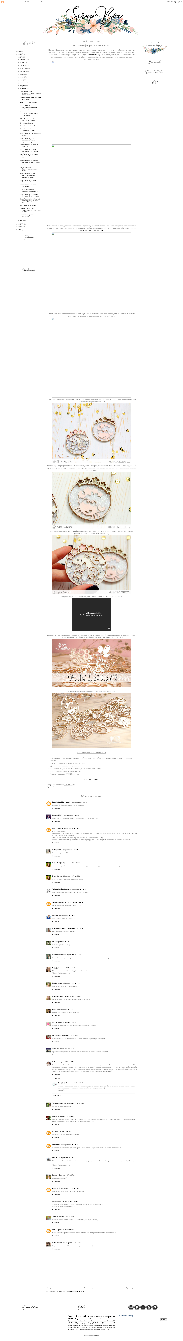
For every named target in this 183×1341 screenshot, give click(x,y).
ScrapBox (61, 1083)
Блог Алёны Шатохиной (61, 802)
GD (78, 1327)
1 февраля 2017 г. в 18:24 (63, 942)
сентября (23, 68)
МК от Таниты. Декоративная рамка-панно (29, 169)
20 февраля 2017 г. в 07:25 (72, 1243)
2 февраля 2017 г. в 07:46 (71, 983)
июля (22, 74)
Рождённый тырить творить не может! (30, 98)
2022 (20, 51)
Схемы (103, 1329)
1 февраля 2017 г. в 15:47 (75, 902)
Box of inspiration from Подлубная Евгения (28, 181)
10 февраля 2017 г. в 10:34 (70, 1188)
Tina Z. (54, 1158)
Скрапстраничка (74, 1321)
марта (22, 86)
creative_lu (56, 1188)
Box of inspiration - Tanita (29, 126)
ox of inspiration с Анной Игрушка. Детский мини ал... (29, 156)
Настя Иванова (58, 955)
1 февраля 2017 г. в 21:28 (66, 968)
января (22, 220)
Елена (54, 1175)
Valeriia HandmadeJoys (60, 889)
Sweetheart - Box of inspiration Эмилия (27, 119)
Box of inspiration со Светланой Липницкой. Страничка (29, 113)
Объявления (108, 1323)
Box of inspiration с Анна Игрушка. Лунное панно (29, 195)
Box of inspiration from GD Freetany (29, 145)
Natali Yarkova (57, 1243)
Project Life (82, 1327)
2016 (20, 224)
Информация (100, 1327)
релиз (107, 1329)
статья (113, 1327)
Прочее (81, 1325)
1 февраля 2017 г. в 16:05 (75, 928)
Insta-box (111, 1319)
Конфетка (56, 787)
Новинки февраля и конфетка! (27, 215)
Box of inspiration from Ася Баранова (29, 185)
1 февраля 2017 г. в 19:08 (72, 955)
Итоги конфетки (26, 123)
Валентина (56, 1144)
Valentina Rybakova (59, 902)
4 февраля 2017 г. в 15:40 (69, 1144)
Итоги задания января (28, 205)
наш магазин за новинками (92, 230)
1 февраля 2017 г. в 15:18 (71, 828)
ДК (87, 1327)
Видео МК (112, 1325)
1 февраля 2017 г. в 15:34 (71, 876)
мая (21, 80)
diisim (54, 1009)
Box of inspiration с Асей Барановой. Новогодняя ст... (30, 162)
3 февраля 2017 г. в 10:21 (65, 1062)
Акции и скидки (102, 1325)
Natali (54, 1062)
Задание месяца (81, 1319)
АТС (74, 1329)
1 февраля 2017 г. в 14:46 (79, 802)
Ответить (56, 808)
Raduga (55, 915)
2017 (20, 57)
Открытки (94, 1321)
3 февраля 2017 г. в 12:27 (75, 1103)
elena (54, 1049)
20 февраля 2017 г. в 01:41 (65, 1230)
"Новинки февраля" (96, 55)
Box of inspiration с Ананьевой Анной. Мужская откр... (27, 140)
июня (22, 77)
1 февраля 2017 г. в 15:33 (71, 863)
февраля (23, 89)
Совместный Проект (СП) (106, 1321)
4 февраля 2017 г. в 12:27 (62, 1131)
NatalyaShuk (56, 850)
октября (23, 65)
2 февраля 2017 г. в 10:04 (72, 996)
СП (114, 1323)
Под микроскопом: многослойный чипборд (29, 190)
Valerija (55, 968)
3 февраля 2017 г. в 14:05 (65, 1116)
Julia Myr (71, 1323)
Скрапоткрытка (73, 1325)
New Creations (57, 828)
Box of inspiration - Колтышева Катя (27, 129)
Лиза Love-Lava (85, 1321)
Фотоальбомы (88, 1325)
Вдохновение (96, 1316)
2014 (20, 230)
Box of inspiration (78, 1316)
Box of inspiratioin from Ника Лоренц (30, 134)
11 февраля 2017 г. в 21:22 (70, 1201)
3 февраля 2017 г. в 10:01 (65, 1049)
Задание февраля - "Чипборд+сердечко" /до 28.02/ (30, 210)
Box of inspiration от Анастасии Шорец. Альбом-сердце (28, 175)
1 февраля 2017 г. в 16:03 (67, 915)
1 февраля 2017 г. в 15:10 (71, 815)
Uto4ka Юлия (57, 983)
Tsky (54, 1216)
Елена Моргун (92, 1327)
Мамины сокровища (87, 1329)
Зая (53, 1230)
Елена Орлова (57, 996)
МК (95, 1325)
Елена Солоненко (59, 928)
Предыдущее (131, 1288)
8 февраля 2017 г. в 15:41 (66, 1175)
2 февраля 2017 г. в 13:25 (65, 1009)
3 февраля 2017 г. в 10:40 (74, 1083)
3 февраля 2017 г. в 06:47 (69, 1035)
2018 (20, 54)
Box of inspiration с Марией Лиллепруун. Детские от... (30, 200)
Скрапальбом (72, 1327)
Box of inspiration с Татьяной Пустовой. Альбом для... (28, 107)
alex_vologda (57, 1022)
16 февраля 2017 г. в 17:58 (65, 1216)
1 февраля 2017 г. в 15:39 (77, 889)
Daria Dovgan (57, 863)
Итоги (70, 1319)
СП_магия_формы (81, 1323)
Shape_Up (91, 1323)
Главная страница (91, 1288)
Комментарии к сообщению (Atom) (72, 1291)
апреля (23, 83)
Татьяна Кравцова (59, 1103)
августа (23, 71)
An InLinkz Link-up (91, 779)
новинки (63, 787)
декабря (23, 59)
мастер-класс (109, 1316)
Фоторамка (108, 1327)
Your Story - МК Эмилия (28, 102)
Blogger (96, 1335)
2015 (20, 227)
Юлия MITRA (57, 815)
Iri (53, 942)
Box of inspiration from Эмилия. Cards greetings (29, 150)
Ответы (57, 1079)
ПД (90, 1319)
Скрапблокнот (97, 1329)
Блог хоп (78, 1329)
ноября (23, 62)
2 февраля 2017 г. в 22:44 (71, 1022)
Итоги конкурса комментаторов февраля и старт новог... (30, 93)
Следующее (51, 1288)
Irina (54, 1116)
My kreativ (56, 1035)
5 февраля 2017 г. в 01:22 (66, 1158)
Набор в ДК (99, 1323)
